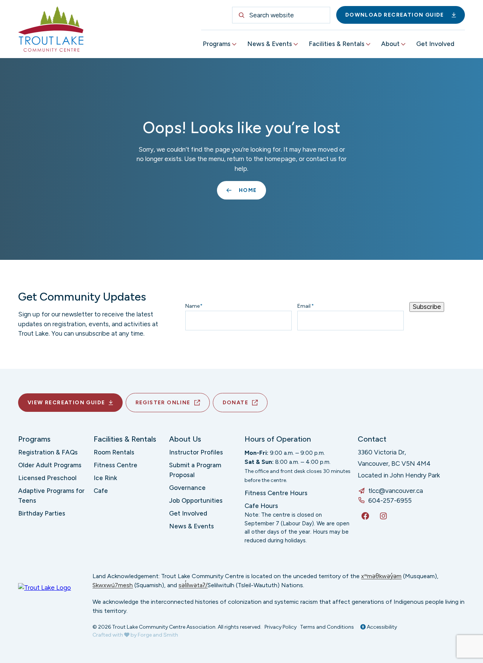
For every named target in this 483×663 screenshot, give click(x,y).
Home (248, 190)
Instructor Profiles (196, 452)
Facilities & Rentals (337, 44)
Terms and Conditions (327, 627)
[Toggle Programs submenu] (234, 44)
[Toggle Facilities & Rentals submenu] (368, 44)
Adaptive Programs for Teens (51, 495)
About (390, 44)
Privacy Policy (281, 627)
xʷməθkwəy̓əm (381, 576)
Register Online (163, 402)
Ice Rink (105, 478)
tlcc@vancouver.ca (395, 490)
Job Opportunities (196, 500)
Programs (217, 44)
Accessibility (381, 627)
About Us (185, 439)
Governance (187, 487)
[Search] (241, 15)
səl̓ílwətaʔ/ (193, 585)
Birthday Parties (41, 513)
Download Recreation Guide (394, 15)
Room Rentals (114, 452)
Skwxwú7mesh (112, 585)
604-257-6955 (390, 500)
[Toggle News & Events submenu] (296, 44)
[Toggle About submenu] (403, 44)
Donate (235, 402)
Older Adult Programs (50, 465)
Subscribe (426, 306)
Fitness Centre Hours (276, 493)
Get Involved (435, 44)
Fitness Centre (115, 465)
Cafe (101, 490)
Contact (372, 439)
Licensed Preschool (47, 478)
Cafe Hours (261, 506)
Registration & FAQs (48, 452)
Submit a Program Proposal (195, 470)
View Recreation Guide (66, 402)
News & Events (269, 44)
